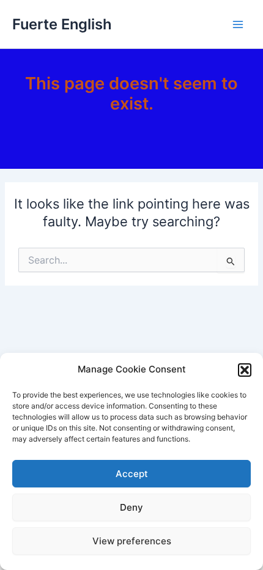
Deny (131, 507)
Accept (132, 473)
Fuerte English (62, 24)
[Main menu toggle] (238, 24)
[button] (245, 370)
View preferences (131, 541)
